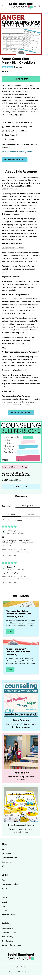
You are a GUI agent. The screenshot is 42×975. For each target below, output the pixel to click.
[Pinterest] (24, 967)
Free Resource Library (11, 884)
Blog (3, 880)
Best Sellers (6, 853)
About (4, 888)
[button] (8, 67)
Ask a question (27, 506)
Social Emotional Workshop (24, 972)
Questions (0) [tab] (30, 514)
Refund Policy (7, 928)
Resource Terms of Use (11, 945)
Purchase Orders (9, 914)
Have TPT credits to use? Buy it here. (17, 152)
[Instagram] (21, 967)
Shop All (5, 849)
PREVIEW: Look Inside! (14, 160)
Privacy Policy (7, 937)
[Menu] (2, 5)
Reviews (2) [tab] (11, 514)
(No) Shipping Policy (10, 941)
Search (4, 902)
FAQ (3, 906)
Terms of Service (9, 933)
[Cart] (39, 6)
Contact (5, 910)
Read (10, 631)
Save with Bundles (9, 858)
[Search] (6, 6)
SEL (3, 866)
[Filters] (9, 520)
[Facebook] (17, 967)
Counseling (6, 862)
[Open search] (4, 520)
